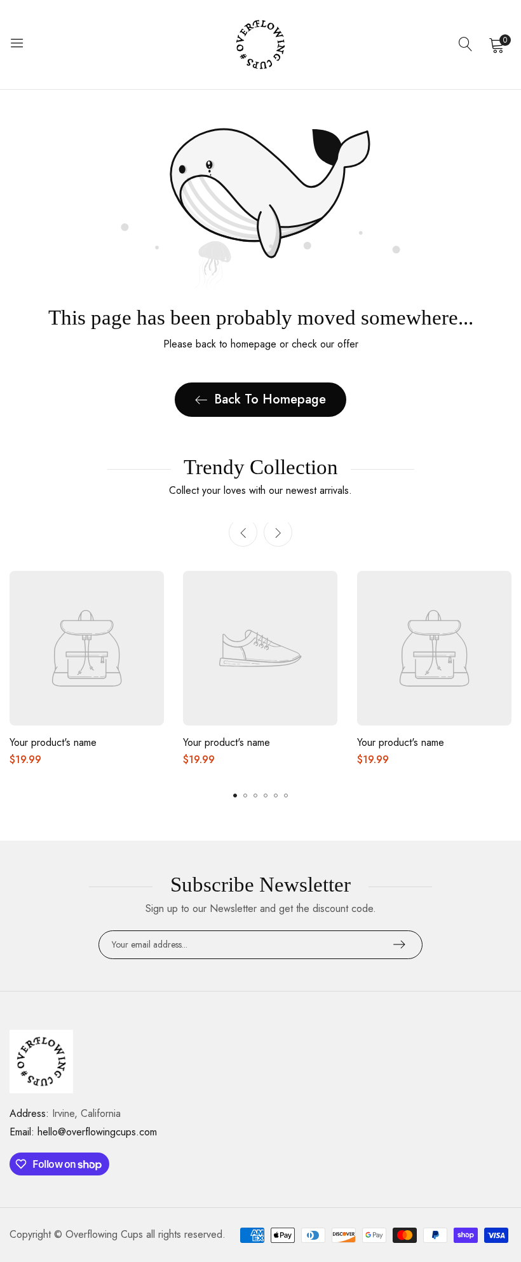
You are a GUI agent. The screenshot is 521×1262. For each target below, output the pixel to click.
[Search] (466, 44)
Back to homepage (270, 399)
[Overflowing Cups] (260, 44)
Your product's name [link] (53, 742)
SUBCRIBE (399, 944)
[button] (278, 532)
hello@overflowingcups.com (83, 1132)
